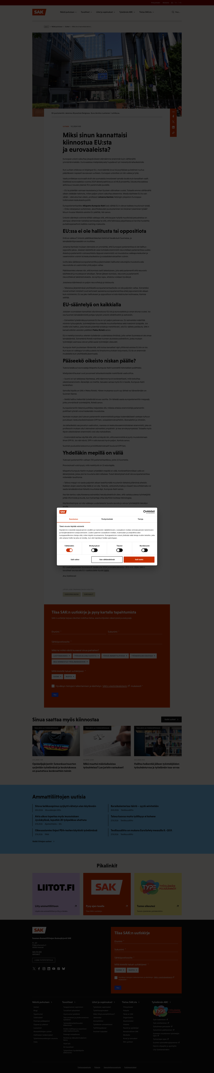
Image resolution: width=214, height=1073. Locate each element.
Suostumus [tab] (73, 519)
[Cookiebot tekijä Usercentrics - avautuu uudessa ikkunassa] (145, 512)
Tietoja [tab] (140, 519)
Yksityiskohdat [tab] (107, 519)
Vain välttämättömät (107, 559)
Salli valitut (75, 559)
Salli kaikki (139, 559)
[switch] (94, 550)
